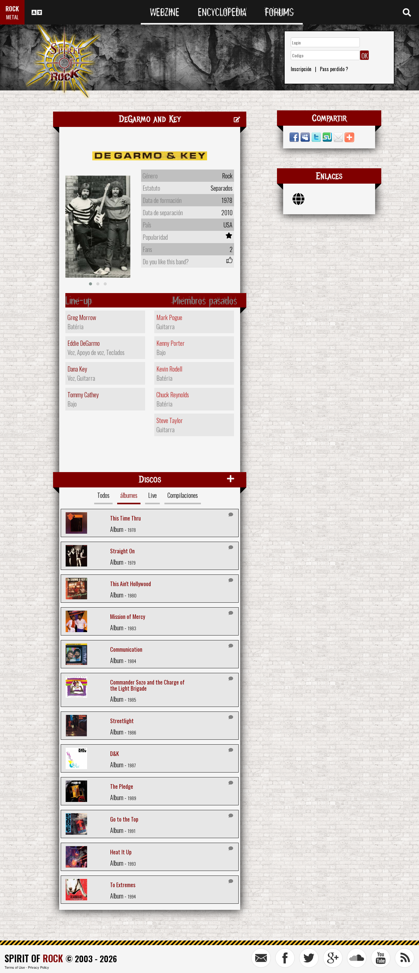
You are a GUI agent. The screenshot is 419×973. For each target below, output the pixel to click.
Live (152, 495)
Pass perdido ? (334, 69)
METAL (12, 17)
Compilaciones (182, 495)
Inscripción (301, 69)
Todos (103, 495)
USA (228, 224)
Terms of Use (15, 967)
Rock (227, 175)
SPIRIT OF (34, 958)
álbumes (128, 495)
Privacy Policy (38, 967)
